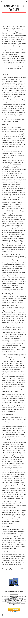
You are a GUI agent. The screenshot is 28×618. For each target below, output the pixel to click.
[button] (1, 2)
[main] (14, 8)
